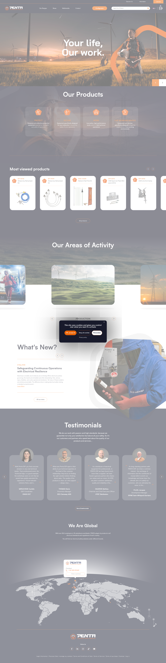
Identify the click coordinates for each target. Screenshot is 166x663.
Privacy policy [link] (83, 337)
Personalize (97, 332)
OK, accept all (70, 332)
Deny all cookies (84, 332)
